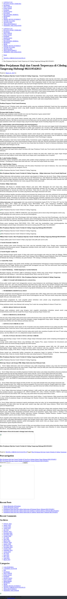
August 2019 (7, 552)
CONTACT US (7, 2)
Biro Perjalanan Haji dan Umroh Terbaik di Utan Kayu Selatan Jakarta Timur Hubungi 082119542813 (28, 459)
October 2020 (7, 536)
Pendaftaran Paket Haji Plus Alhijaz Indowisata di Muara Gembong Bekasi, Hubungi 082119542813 (31, 510)
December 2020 (7, 533)
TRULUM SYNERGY (10, 24)
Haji (4, 570)
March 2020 (6, 541)
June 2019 (6, 555)
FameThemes (11, 598)
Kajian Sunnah (7, 8)
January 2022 (7, 525)
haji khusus (6, 5)
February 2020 (7, 542)
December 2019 (7, 545)
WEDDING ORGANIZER (11, 590)
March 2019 (6, 559)
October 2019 (7, 548)
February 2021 (7, 531)
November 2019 (7, 547)
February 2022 (7, 523)
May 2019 (6, 556)
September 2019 (7, 550)
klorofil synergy (7, 11)
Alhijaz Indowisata (5, 202)
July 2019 (6, 553)
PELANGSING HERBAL (11, 14)
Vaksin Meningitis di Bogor (11, 507)
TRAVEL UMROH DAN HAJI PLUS (14, 58)
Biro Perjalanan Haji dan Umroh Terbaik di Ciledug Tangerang (49, 452)
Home (5, 55)
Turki (12, 265)
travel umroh (17, 202)
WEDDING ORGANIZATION (12, 25)
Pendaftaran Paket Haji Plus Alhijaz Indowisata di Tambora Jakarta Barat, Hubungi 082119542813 (30, 512)
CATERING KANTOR (10, 568)
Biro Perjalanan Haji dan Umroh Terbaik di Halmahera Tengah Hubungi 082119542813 (24, 461)
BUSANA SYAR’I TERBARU (12, 3)
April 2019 (6, 558)
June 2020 (6, 539)
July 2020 (6, 538)
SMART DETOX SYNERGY (12, 19)
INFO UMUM (7, 7)
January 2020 (7, 544)
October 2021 (7, 527)
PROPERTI (6, 16)
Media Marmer (7, 581)
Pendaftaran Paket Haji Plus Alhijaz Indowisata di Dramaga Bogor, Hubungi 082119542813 (28, 509)
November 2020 (7, 534)
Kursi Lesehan (7, 579)
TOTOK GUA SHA (9, 21)
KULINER (6, 13)
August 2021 (7, 528)
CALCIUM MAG (8, 567)
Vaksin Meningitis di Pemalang (12, 506)
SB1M (5, 18)
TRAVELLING (7, 22)
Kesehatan (6, 10)
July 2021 (6, 530)
